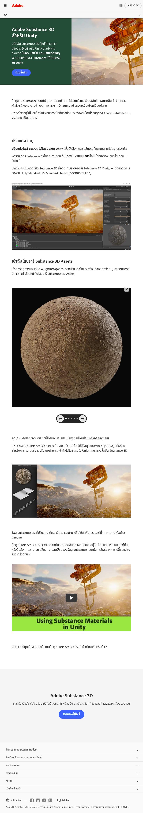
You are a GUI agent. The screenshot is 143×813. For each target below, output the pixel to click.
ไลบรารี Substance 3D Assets (56, 274)
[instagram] (38, 800)
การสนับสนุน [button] (12, 773)
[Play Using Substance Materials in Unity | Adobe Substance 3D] (71, 598)
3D (5, 14)
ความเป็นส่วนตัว (46, 807)
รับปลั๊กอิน (21, 72)
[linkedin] (50, 800)
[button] (120, 5)
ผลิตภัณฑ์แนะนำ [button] (13, 788)
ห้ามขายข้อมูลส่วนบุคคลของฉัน (102, 807)
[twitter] (44, 800)
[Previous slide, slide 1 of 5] (60, 418)
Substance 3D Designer (99, 168)
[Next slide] (82, 418)
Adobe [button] (9, 780)
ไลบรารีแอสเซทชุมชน (96, 438)
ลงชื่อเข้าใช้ (132, 5)
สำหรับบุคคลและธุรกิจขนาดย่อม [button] (21, 749)
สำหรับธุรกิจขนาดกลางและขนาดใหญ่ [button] (24, 757)
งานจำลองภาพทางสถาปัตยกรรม (50, 105)
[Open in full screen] (126, 289)
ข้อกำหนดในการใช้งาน (64, 807)
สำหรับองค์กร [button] (12, 765)
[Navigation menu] (5, 5)
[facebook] (32, 800)
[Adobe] (17, 5)
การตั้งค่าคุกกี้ (81, 807)
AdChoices (125, 807)
